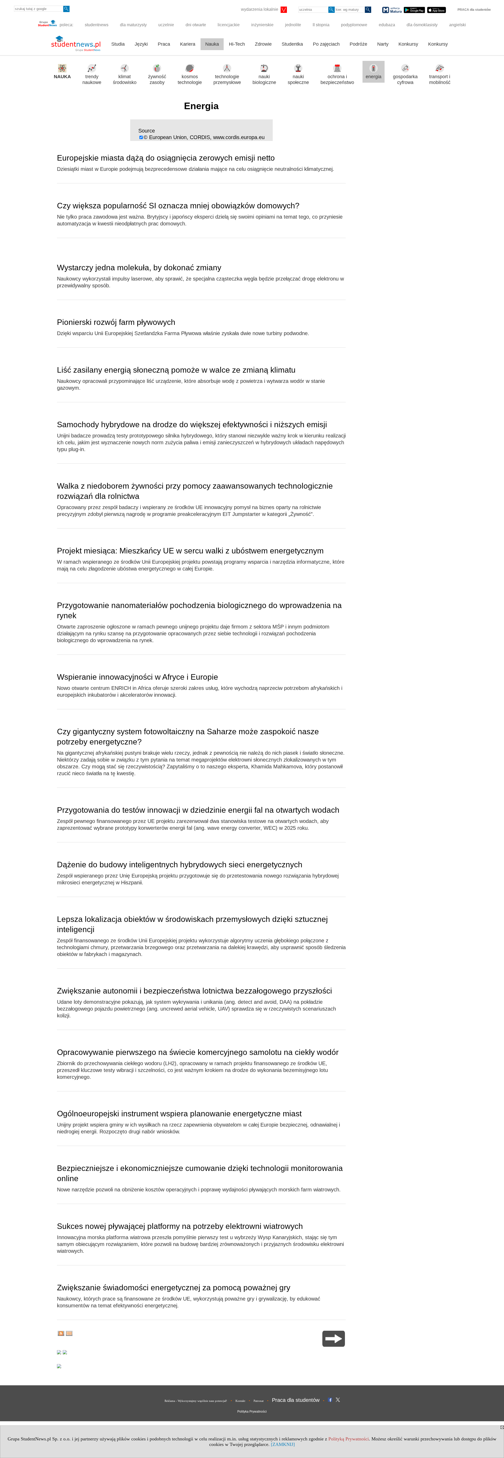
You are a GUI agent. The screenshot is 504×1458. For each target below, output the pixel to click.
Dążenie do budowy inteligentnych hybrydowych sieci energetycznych (179, 864)
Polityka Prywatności (252, 1411)
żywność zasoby (157, 79)
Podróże (358, 44)
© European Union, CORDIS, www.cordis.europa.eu (204, 137)
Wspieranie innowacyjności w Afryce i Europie (137, 677)
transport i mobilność (439, 79)
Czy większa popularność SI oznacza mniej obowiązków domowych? (178, 205)
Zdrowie (263, 44)
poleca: (66, 25)
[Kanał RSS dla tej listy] (61, 1334)
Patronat (259, 1400)
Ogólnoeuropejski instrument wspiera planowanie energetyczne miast (179, 1113)
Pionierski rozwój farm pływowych (116, 322)
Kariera (187, 44)
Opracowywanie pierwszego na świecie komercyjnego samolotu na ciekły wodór (198, 1052)
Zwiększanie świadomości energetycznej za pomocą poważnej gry (173, 1287)
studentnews (96, 25)
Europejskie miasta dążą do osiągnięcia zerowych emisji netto (166, 158)
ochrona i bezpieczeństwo (337, 79)
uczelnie (166, 25)
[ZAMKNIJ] (283, 1444)
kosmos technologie (190, 79)
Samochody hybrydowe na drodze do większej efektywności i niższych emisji (192, 424)
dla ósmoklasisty (422, 25)
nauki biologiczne (264, 79)
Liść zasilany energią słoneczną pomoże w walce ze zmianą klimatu (176, 370)
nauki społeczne (298, 79)
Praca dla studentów (295, 1400)
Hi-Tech (237, 44)
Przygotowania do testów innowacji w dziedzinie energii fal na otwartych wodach (198, 810)
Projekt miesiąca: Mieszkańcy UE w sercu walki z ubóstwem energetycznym (190, 550)
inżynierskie (262, 25)
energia (373, 76)
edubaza (387, 25)
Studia (118, 44)
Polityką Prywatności (348, 1438)
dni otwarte (196, 25)
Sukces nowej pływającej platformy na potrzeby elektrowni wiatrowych (180, 1226)
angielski (457, 25)
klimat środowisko (124, 79)
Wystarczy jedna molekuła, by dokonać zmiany (139, 267)
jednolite (293, 25)
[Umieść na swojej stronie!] (69, 1334)
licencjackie (229, 25)
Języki (141, 44)
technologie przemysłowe (227, 79)
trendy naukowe (91, 79)
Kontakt (240, 1400)
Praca (164, 44)
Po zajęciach (326, 44)
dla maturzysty (133, 25)
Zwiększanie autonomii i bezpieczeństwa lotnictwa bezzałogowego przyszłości (194, 990)
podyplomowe (354, 25)
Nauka (212, 44)
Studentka (292, 44)
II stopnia (321, 25)
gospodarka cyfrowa (405, 79)
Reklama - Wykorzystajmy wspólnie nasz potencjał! (196, 1400)
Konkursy (408, 44)
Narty (382, 44)
